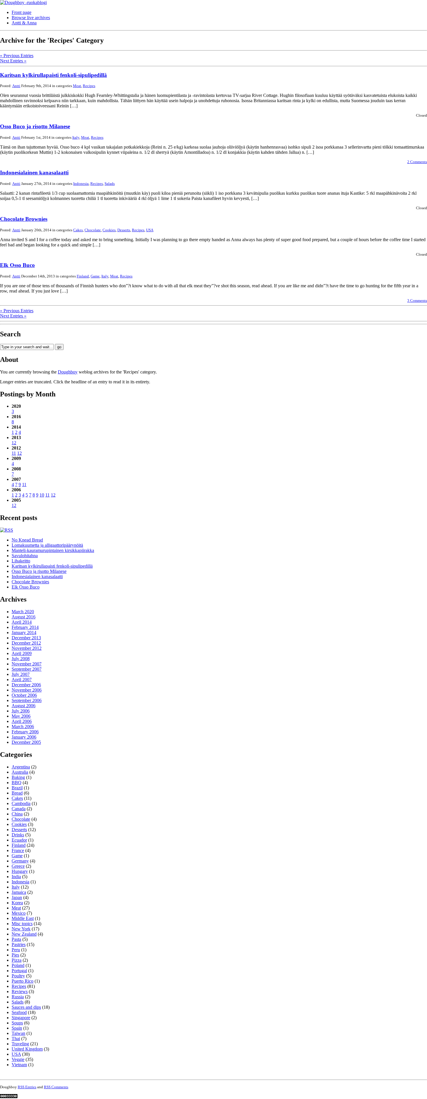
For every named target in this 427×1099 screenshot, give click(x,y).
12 (14, 442)
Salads (110, 183)
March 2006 (23, 726)
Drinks (18, 834)
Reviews (20, 991)
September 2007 (27, 669)
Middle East (23, 918)
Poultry (18, 975)
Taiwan (18, 1033)
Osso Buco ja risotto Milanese (35, 126)
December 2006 (26, 684)
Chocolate (93, 230)
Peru (16, 949)
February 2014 (25, 627)
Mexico (19, 913)
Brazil (17, 787)
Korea (17, 902)
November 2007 (27, 663)
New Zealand (24, 934)
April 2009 (22, 653)
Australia (20, 772)
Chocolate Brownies (23, 219)
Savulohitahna (25, 555)
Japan (17, 897)
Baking (18, 777)
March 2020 (23, 611)
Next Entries (13, 60)
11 (14, 453)
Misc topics (22, 923)
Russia (18, 996)
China (17, 813)
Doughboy (68, 371)
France (18, 850)
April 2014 (22, 622)
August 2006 (23, 705)
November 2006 (27, 689)
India (16, 876)
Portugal (19, 970)
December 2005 (26, 742)
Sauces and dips (26, 1007)
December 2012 (26, 642)
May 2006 (21, 716)
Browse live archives (31, 17)
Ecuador (19, 840)
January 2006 (24, 737)
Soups (17, 1022)
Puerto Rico (22, 981)
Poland (18, 965)
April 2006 (22, 721)
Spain (17, 1028)
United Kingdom (27, 1048)
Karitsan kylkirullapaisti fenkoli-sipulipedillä (53, 75)
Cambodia (21, 803)
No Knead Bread (27, 539)
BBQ (16, 782)
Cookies (109, 230)
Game (95, 276)
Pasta (16, 939)
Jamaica (19, 892)
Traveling (20, 1043)
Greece (18, 866)
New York (21, 928)
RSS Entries (27, 1087)
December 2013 (26, 637)
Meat (77, 86)
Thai (16, 1038)
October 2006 (24, 695)
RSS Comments (56, 1087)
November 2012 (27, 648)
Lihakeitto (21, 560)
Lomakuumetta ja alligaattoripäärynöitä (47, 545)
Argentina (21, 766)
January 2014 (24, 632)
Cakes (78, 230)
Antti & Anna (24, 22)
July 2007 (21, 674)
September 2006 (27, 700)
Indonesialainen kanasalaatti (34, 172)
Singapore (21, 1017)
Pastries (19, 944)
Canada (19, 808)
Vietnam (19, 1064)
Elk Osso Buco (17, 265)
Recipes (89, 86)
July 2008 (21, 658)
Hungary (20, 871)
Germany (20, 860)
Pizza (16, 960)
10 (42, 494)
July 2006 (21, 710)
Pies (15, 954)
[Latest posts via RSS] (6, 530)
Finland (83, 276)
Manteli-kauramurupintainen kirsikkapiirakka (53, 550)
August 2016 (23, 616)
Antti (16, 86)
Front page (21, 12)
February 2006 (25, 731)
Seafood (19, 1012)
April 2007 (22, 679)
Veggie (18, 1059)
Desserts (123, 230)
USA (149, 230)
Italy (75, 137)
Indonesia (81, 183)
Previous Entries (16, 55)
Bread (17, 793)
